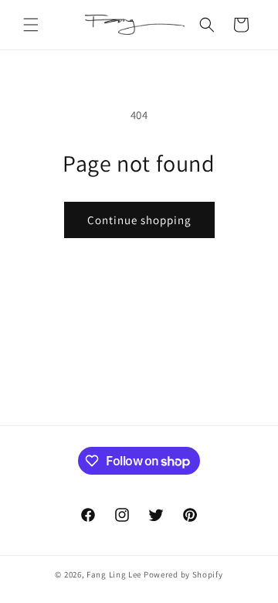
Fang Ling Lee (113, 574)
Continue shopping (139, 220)
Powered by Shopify (183, 574)
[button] (31, 25)
